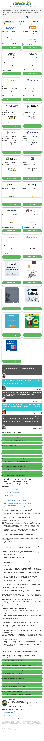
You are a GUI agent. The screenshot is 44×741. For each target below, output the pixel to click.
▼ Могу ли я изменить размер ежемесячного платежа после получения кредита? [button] (18, 665)
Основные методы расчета (12, 490)
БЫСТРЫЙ (22, 21)
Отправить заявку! (11, 47)
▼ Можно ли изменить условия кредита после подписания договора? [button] (16, 696)
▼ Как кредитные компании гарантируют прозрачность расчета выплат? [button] (17, 694)
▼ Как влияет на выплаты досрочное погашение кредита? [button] (14, 675)
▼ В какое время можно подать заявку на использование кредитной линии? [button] (17, 463)
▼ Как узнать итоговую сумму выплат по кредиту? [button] (12, 670)
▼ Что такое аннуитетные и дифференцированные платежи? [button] (14, 668)
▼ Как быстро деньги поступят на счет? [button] (10, 456)
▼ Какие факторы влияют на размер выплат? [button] (11, 662)
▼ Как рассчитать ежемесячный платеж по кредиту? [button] (12, 660)
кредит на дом (7, 713)
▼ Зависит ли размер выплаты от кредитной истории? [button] (13, 673)
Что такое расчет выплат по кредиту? (12, 489)
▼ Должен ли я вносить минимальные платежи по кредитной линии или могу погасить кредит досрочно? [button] (21, 472)
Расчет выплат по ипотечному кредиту (12, 492)
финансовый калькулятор (9, 711)
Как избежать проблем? (11, 505)
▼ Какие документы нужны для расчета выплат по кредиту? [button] (14, 686)
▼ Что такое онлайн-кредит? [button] (8, 435)
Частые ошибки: (9, 495)
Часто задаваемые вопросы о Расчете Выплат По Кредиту (16, 506)
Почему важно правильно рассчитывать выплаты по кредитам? (17, 503)
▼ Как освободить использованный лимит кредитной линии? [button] (14, 466)
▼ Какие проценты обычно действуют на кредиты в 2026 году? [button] (15, 691)
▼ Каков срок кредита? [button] (7, 448)
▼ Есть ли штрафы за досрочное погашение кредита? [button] (13, 678)
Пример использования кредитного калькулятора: (17, 500)
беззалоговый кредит (8, 712)
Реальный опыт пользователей (10, 501)
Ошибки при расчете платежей (10, 493)
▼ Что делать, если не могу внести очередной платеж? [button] (13, 681)
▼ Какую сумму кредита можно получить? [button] (10, 445)
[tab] (22, 435)
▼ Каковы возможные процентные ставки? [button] (11, 450)
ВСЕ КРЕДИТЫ (8, 21)
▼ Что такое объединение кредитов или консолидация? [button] (13, 440)
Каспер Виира (14, 699)
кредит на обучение (8, 715)
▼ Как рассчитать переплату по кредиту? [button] (10, 683)
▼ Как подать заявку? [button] (6, 453)
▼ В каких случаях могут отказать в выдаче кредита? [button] (13, 458)
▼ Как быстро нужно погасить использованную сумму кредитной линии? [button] (17, 469)
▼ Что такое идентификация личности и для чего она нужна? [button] (14, 475)
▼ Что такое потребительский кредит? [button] (10, 437)
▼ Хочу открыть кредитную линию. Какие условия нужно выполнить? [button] (16, 461)
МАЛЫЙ (36, 21)
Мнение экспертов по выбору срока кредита (15, 497)
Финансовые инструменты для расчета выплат (14, 498)
